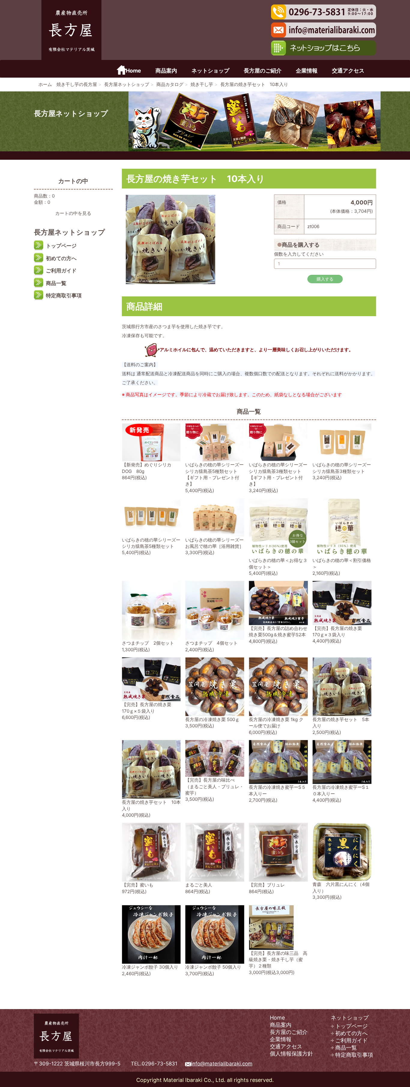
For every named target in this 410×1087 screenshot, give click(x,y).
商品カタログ (169, 84)
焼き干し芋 (202, 84)
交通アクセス (348, 71)
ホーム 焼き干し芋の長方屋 (67, 84)
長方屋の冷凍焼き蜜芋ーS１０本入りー (340, 790)
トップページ (61, 246)
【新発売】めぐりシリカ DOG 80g (146, 468)
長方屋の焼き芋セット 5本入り (340, 723)
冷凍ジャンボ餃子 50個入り (213, 967)
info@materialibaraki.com (221, 1064)
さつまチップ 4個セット (211, 643)
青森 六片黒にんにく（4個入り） (340, 887)
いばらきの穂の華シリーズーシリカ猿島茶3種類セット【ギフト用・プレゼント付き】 (278, 474)
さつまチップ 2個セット (148, 643)
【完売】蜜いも (137, 885)
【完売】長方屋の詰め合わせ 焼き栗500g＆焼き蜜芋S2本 (280, 631)
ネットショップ (210, 71)
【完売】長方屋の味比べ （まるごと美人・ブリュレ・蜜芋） (214, 786)
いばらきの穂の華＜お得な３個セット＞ (278, 563)
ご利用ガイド (61, 271)
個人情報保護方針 (291, 1053)
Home (133, 71)
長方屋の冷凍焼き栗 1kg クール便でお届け (276, 723)
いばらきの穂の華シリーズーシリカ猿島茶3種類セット (341, 468)
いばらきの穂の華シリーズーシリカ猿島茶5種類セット (151, 543)
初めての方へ (61, 258)
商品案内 (166, 71)
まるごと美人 (198, 885)
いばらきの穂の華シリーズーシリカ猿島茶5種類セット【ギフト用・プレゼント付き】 (214, 474)
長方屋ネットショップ (126, 84)
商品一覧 (56, 283)
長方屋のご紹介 (263, 71)
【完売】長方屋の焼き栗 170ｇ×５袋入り (149, 708)
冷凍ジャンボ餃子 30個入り (150, 967)
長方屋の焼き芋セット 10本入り (151, 805)
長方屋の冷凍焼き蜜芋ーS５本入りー (277, 790)
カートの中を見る (73, 213)
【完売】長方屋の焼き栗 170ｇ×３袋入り (339, 631)
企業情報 (307, 71)
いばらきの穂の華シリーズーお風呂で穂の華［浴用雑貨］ (214, 543)
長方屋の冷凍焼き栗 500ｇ (212, 719)
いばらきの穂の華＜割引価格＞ (341, 563)
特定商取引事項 (64, 295)
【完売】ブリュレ (267, 885)
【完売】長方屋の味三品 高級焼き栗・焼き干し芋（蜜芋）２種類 (278, 959)
